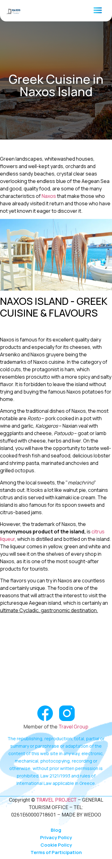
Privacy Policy (56, 837)
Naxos (49, 196)
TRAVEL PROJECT (56, 800)
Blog (56, 830)
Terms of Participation (56, 852)
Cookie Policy (56, 845)
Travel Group (73, 726)
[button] (98, 10)
